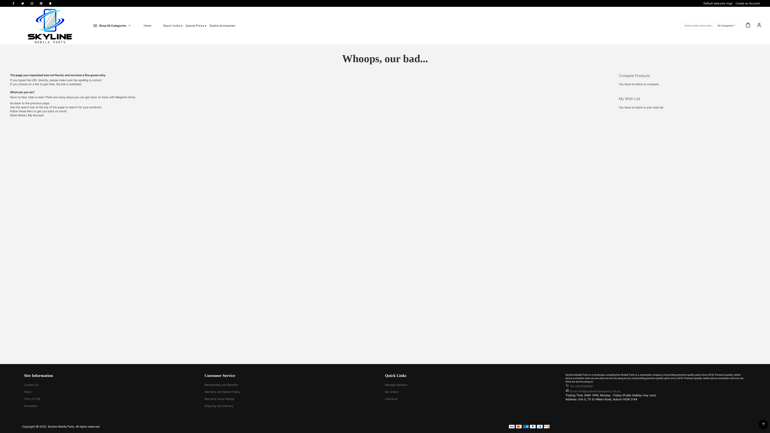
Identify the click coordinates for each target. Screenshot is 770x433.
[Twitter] (22, 3)
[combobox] (709, 26)
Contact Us (31, 384)
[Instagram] (31, 3)
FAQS (27, 392)
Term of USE (32, 399)
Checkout (391, 399)
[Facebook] (13, 3)
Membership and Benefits (221, 384)
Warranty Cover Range (219, 399)
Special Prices (195, 25)
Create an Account (748, 3)
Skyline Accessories (222, 25)
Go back (15, 103)
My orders (391, 392)
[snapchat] (50, 3)
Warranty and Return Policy (222, 392)
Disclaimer (30, 406)
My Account (36, 115)
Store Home (17, 115)
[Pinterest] (41, 3)
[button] (759, 25)
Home (147, 25)
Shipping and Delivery (219, 406)
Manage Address (396, 384)
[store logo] (50, 25)
